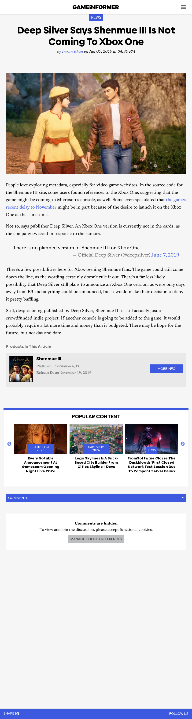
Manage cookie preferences (96, 538)
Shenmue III (48, 359)
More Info (166, 368)
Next (182, 444)
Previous (9, 444)
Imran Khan (72, 52)
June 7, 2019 (165, 255)
